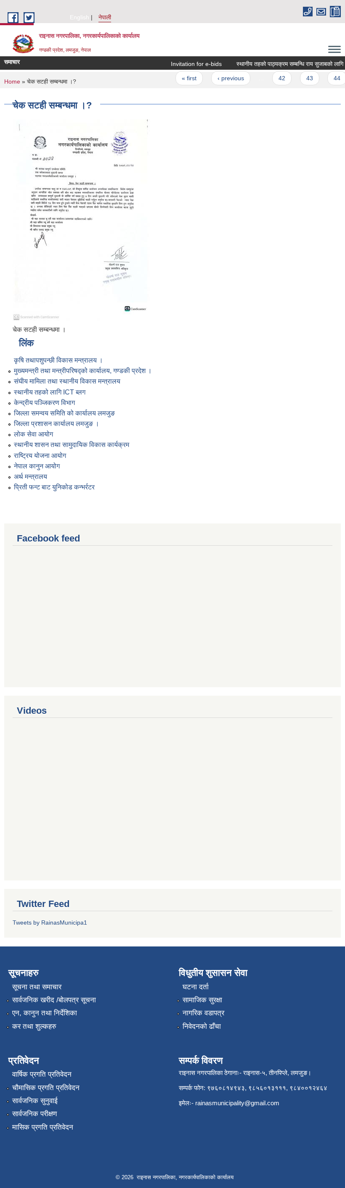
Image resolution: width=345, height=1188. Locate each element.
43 (304, 78)
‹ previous (225, 78)
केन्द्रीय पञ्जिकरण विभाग (44, 402)
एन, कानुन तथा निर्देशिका (44, 1013)
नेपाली (104, 17)
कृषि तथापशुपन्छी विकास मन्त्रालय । (58, 360)
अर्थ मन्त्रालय (30, 476)
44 (331, 78)
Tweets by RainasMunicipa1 (50, 922)
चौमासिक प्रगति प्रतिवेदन (46, 1088)
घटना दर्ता (196, 987)
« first (184, 78)
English (79, 17)
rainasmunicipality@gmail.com (237, 1103)
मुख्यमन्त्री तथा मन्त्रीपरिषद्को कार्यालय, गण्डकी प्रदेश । (83, 370)
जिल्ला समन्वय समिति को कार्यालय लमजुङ (64, 413)
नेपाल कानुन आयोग (37, 466)
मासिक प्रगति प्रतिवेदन (42, 1127)
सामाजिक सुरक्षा (202, 1000)
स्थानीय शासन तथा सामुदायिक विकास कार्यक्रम (71, 444)
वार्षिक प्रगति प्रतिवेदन (42, 1074)
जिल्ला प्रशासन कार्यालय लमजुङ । (56, 423)
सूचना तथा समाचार (36, 987)
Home (12, 81)
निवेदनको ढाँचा (202, 1026)
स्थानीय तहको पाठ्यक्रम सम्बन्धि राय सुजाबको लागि (284, 63)
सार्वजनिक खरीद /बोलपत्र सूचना (54, 1000)
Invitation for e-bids (190, 63)
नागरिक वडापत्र (203, 1013)
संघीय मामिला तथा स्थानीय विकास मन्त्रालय (67, 381)
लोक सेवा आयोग (33, 434)
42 (276, 78)
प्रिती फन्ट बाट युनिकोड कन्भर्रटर (54, 487)
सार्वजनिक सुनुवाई (35, 1101)
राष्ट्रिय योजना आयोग (40, 455)
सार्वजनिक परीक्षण (34, 1114)
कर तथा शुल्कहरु (34, 1026)
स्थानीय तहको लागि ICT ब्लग (49, 392)
